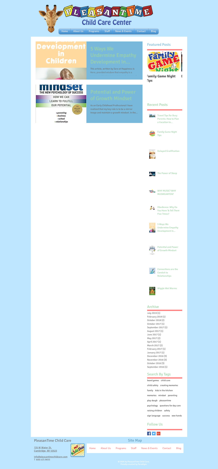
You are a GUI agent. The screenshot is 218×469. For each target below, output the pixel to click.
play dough (152, 400)
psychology (152, 405)
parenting (172, 395)
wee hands (177, 415)
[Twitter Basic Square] (154, 433)
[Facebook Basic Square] (149, 433)
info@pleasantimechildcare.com (51, 456)
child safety (152, 385)
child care (165, 380)
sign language (153, 415)
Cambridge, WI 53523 (45, 450)
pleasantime (165, 400)
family (150, 390)
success (166, 415)
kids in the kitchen (164, 390)
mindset (162, 395)
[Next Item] (177, 61)
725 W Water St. (43, 447)
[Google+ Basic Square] (158, 433)
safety (167, 410)
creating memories (169, 385)
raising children (154, 410)
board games (153, 380)
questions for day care (170, 405)
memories (151, 395)
